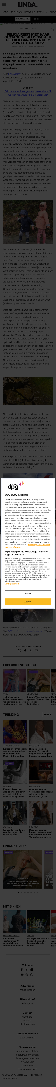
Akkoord (28, 602)
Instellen (28, 594)
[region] (28, 543)
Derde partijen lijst (12, 584)
